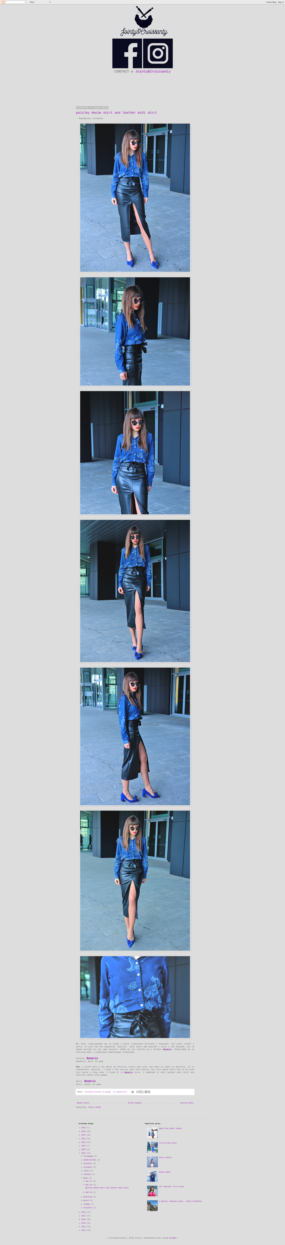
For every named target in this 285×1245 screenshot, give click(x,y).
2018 (84, 1212)
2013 (84, 1230)
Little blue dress (168, 1143)
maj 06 (89, 1192)
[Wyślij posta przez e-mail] (132, 1092)
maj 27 (89, 1181)
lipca (86, 1171)
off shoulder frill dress (171, 1187)
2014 (84, 1227)
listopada (88, 1156)
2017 (84, 1216)
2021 (84, 1146)
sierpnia (88, 1167)
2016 (84, 1219)
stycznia (88, 1208)
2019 (84, 1153)
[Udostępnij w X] (143, 1091)
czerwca (87, 1174)
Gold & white (165, 1158)
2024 (84, 1135)
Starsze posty (186, 1103)
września (88, 1164)
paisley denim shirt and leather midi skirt (116, 113)
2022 (84, 1142)
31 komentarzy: (121, 1092)
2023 (84, 1139)
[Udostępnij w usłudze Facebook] (146, 1091)
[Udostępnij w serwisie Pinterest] (149, 1091)
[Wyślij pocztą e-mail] (137, 1091)
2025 (84, 1131)
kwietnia (88, 1197)
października (90, 1160)
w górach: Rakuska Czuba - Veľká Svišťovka (180, 1201)
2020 (84, 1150)
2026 (84, 1128)
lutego (87, 1204)
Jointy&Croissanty (153, 72)
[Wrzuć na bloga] (140, 1091)
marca (86, 1200)
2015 (84, 1223)
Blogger (173, 1238)
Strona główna (134, 1103)
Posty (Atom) (94, 1107)
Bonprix (167, 1049)
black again (165, 1172)
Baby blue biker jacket (170, 1129)
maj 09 (89, 1185)
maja (86, 1178)
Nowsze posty (83, 1103)
